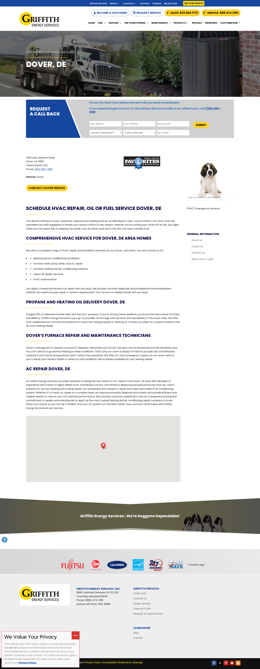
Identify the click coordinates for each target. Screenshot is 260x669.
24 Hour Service (98, 3)
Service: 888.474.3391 (222, 13)
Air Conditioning (135, 23)
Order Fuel (139, 593)
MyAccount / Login (203, 259)
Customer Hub (229, 23)
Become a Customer (112, 13)
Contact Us (198, 253)
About (113, 3)
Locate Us (197, 246)
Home (91, 23)
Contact (144, 3)
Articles (137, 638)
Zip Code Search (193, 3)
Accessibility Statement (117, 662)
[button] (104, 445)
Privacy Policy (93, 662)
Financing (211, 23)
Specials (197, 23)
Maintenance (160, 23)
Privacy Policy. (28, 662)
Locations (128, 3)
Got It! (75, 635)
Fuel (100, 23)
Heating (114, 23)
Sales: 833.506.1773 (184, 13)
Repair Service (141, 603)
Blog (135, 633)
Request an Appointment (148, 613)
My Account (170, 3)
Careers (156, 3)
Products (180, 23)
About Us (197, 240)
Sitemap (138, 662)
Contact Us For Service (47, 188)
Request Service (149, 13)
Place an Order (142, 608)
